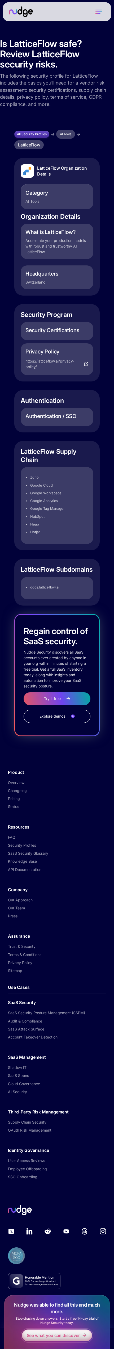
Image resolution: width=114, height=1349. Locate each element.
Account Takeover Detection (33, 1037)
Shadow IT (17, 1067)
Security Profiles (22, 845)
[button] (98, 11)
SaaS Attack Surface (26, 1029)
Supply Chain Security (27, 1122)
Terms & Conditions (24, 954)
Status (13, 806)
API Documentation (24, 869)
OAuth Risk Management (29, 1130)
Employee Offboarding (27, 1169)
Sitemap (15, 970)
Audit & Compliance (25, 1021)
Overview (16, 782)
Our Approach (20, 900)
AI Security (17, 1091)
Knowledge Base (22, 861)
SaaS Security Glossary (28, 853)
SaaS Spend (18, 1075)
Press (12, 916)
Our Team (16, 908)
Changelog (17, 790)
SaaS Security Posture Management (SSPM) (46, 1012)
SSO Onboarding (22, 1177)
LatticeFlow (29, 145)
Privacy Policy (20, 962)
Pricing (14, 798)
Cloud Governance (24, 1083)
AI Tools (65, 134)
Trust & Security (22, 946)
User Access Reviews (26, 1160)
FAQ (11, 837)
